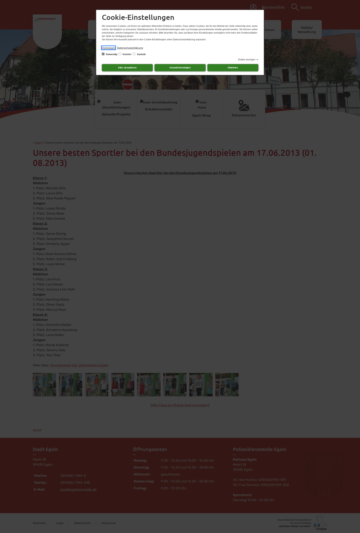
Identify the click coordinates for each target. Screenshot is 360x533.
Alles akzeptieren (127, 67)
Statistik (141, 54)
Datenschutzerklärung (130, 47)
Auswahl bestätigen (180, 67)
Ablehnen (233, 67)
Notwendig (111, 54)
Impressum (108, 47)
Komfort (127, 54)
